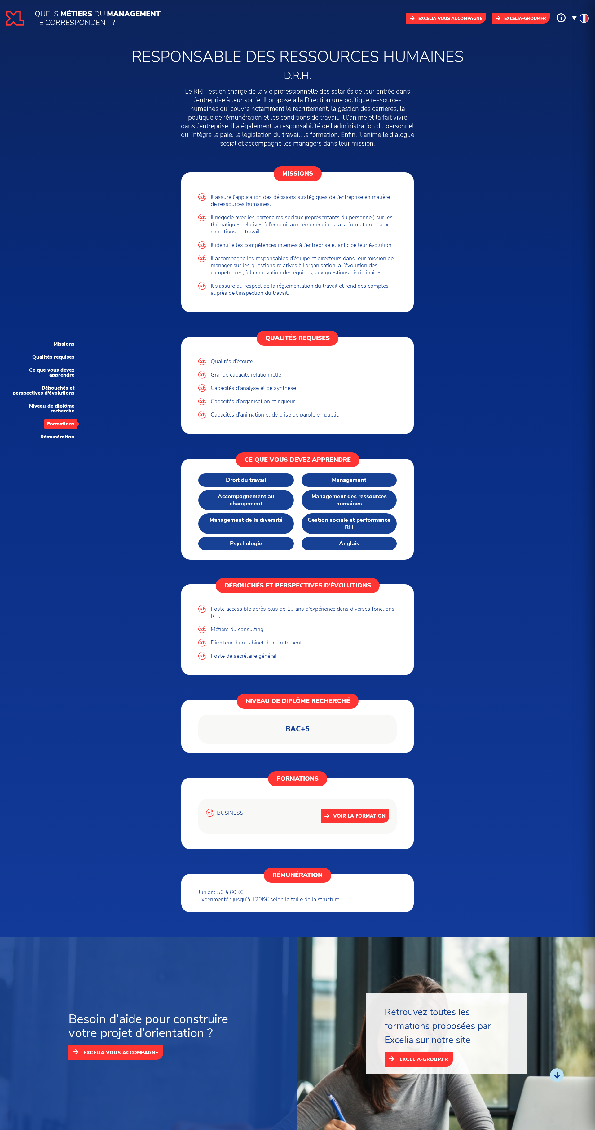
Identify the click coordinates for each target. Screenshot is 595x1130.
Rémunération (57, 437)
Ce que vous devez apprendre (51, 372)
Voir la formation (359, 816)
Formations (60, 424)
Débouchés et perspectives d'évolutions (43, 390)
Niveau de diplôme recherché (51, 408)
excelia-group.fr (525, 18)
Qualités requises (53, 357)
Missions (64, 344)
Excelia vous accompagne (450, 18)
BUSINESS (230, 813)
